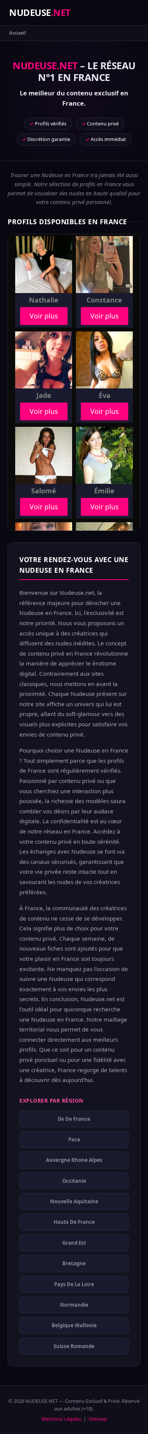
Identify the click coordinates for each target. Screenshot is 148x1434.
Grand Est (74, 1242)
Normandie (74, 1304)
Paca (74, 1139)
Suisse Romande (74, 1345)
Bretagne (74, 1263)
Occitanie (74, 1180)
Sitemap (97, 1418)
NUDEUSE (40, 12)
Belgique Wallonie (74, 1325)
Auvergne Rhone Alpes (74, 1160)
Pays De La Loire (74, 1283)
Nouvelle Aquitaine (74, 1201)
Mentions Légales (61, 1418)
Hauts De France (74, 1222)
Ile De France (74, 1118)
